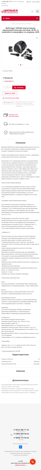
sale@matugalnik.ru (20, 465)
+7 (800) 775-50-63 (21, 438)
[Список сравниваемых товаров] (32, 12)
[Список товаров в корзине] (38, 12)
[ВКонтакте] (20, 447)
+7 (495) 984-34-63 (21, 434)
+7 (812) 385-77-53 (6, 1)
